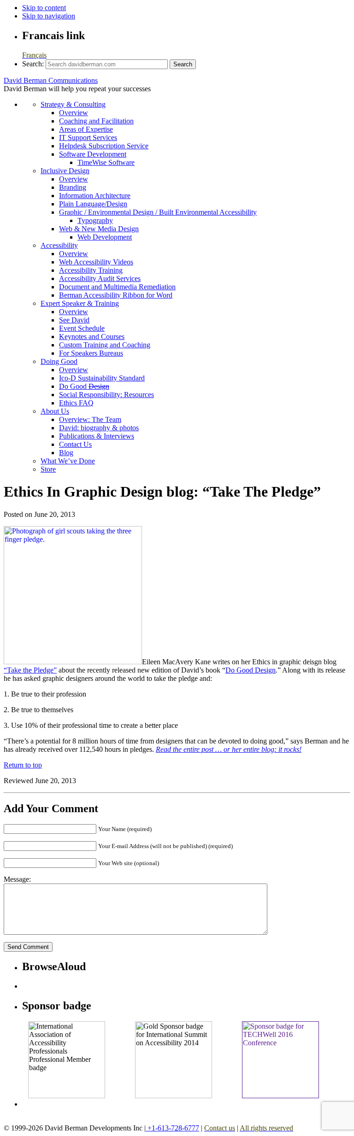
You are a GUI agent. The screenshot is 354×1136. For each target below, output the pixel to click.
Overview (73, 113)
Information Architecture (94, 195)
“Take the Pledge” (30, 670)
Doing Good (59, 361)
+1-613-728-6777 (172, 1128)
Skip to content (44, 8)
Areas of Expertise (86, 129)
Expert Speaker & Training (80, 303)
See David (74, 320)
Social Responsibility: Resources (106, 394)
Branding (72, 187)
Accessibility (59, 245)
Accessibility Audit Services (100, 278)
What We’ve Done (68, 461)
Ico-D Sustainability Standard (102, 378)
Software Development (92, 154)
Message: (17, 879)
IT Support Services (88, 137)
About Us (55, 411)
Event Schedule (82, 328)
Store (48, 469)
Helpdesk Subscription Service (103, 146)
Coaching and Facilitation (96, 121)
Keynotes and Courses (91, 336)
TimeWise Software (106, 162)
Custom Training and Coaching (104, 345)
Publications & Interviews (96, 436)
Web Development (104, 237)
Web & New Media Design (99, 229)
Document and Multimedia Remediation (117, 287)
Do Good (84, 386)
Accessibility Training (91, 270)
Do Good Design (250, 670)
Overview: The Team (90, 419)
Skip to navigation (48, 16)
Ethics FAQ (76, 403)
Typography (95, 220)
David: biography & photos (99, 428)
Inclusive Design (65, 171)
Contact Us (75, 444)
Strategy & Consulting (73, 104)
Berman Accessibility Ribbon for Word (115, 295)
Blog (66, 453)
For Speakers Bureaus (91, 353)
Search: (33, 64)
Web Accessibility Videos (96, 262)
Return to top (23, 765)
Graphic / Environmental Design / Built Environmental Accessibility (158, 212)
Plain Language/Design (93, 204)
